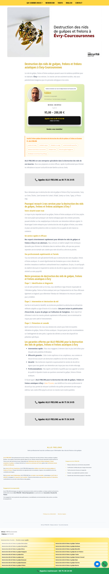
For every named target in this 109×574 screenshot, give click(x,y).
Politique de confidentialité (49, 514)
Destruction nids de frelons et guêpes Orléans (13, 565)
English (69, 2)
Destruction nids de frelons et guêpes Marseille (68, 549)
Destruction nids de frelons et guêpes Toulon (67, 554)
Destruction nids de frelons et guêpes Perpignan (14, 552)
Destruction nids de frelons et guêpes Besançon (14, 560)
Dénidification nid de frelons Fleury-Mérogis (37, 154)
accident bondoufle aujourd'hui (70, 145)
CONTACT (78, 2)
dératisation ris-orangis (55, 145)
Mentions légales (62, 514)
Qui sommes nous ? (34, 2)
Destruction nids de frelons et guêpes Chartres (68, 562)
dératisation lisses (52, 149)
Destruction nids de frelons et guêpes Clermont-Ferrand (70, 557)
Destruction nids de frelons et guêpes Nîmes (13, 549)
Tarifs (60, 2)
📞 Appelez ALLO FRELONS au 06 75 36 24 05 (54, 179)
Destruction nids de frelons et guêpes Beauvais (14, 562)
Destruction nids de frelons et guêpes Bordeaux (68, 546)
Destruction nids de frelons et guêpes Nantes (67, 565)
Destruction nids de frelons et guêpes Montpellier (14, 546)
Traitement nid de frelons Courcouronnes (37, 149)
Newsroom (50, 2)
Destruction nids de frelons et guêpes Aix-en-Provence (69, 552)
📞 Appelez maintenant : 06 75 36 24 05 (54, 571)
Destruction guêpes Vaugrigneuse (66, 149)
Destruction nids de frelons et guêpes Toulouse (68, 543)
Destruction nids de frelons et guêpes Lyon (13, 557)
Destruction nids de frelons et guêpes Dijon (67, 560)
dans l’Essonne (49, 383)
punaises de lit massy (32, 145)
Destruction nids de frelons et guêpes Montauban (14, 543)
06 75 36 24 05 (10, 534)
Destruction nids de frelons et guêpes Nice (13, 554)
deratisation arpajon (43, 145)
